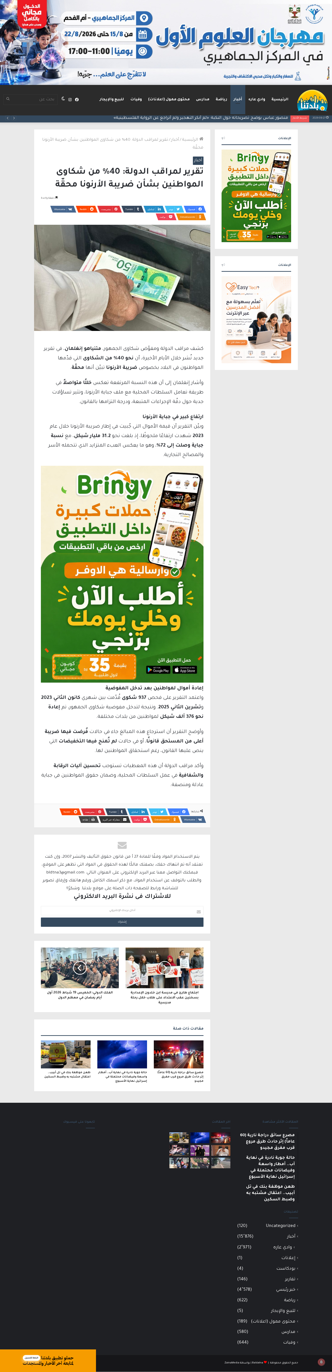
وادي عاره (256, 100)
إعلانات (288, 1258)
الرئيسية (279, 100)
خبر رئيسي (285, 1290)
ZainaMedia (231, 1363)
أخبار (238, 100)
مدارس (202, 100)
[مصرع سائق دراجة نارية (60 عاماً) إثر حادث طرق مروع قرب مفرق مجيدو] (178, 1054)
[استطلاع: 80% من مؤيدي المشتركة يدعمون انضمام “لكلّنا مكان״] (200, 1150)
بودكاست (285, 1269)
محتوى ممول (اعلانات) (169, 100)
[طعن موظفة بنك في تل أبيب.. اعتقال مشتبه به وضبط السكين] (66, 1054)
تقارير (290, 1279)
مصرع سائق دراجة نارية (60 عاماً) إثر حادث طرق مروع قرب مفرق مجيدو (180, 1077)
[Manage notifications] (321, 1362)
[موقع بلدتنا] (312, 100)
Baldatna (257, 1363)
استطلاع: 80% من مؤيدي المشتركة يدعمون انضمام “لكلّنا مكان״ (227, 118)
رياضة (221, 100)
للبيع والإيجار (112, 100)
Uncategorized (280, 1226)
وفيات (136, 100)
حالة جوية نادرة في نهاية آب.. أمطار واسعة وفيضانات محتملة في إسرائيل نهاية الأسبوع (122, 1077)
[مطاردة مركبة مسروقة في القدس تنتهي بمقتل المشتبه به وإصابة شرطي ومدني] (179, 1150)
